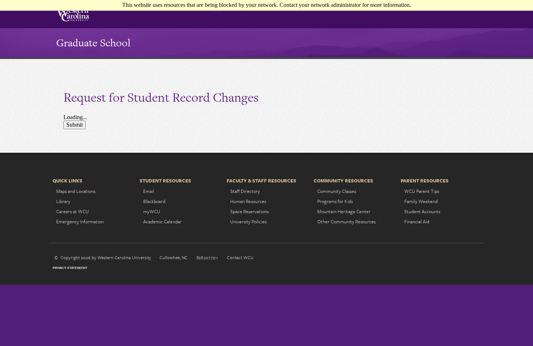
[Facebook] (427, 259)
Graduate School (93, 42)
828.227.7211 (207, 257)
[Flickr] (473, 259)
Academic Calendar (162, 221)
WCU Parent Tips (421, 191)
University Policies (248, 221)
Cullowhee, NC (173, 257)
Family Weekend (421, 201)
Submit (74, 125)
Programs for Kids (335, 201)
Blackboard (154, 201)
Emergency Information (80, 221)
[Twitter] (450, 259)
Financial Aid (416, 221)
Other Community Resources (346, 221)
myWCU (151, 211)
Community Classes (336, 191)
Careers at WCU (72, 211)
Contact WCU (240, 257)
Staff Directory (245, 191)
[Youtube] (462, 259)
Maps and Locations (75, 191)
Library (63, 201)
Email (148, 191)
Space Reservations (249, 211)
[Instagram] (439, 259)
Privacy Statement (70, 267)
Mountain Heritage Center (344, 211)
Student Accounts (422, 211)
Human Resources (248, 201)
